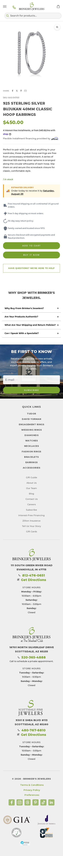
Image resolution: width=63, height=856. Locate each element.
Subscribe (31, 390)
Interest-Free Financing (31, 515)
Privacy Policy (32, 790)
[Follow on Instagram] (20, 802)
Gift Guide (31, 477)
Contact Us (32, 499)
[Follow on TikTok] (43, 802)
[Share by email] (25, 91)
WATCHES (31, 440)
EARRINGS (31, 462)
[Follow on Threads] (27, 802)
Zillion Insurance (31, 520)
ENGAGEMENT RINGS (31, 424)
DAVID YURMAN (31, 419)
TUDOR (31, 413)
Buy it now (31, 255)
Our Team (31, 488)
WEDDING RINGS (31, 429)
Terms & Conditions (32, 784)
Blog (31, 493)
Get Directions (33, 579)
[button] (33, 16)
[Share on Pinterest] (21, 91)
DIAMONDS (31, 435)
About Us (31, 482)
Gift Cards (31, 531)
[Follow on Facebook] (12, 802)
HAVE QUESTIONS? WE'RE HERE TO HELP (31, 268)
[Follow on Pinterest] (35, 802)
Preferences (31, 794)
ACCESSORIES (31, 467)
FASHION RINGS (31, 451)
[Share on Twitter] (17, 91)
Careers (31, 504)
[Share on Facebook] (12, 91)
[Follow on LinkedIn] (51, 802)
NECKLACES (31, 446)
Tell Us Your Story (31, 526)
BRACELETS (31, 457)
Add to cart (31, 245)
